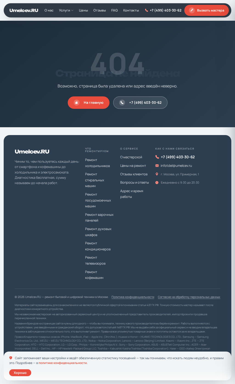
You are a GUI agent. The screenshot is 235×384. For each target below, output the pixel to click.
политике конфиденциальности (63, 363)
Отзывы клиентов (134, 174)
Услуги (64, 10)
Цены (83, 10)
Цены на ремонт (133, 165)
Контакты (131, 10)
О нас (49, 10)
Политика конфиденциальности (133, 297)
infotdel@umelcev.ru (176, 165)
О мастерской (131, 157)
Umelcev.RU (23, 10)
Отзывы (99, 10)
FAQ (114, 10)
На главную (94, 102)
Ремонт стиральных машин (94, 180)
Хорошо (20, 372)
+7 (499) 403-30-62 (166, 10)
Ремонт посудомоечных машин (98, 200)
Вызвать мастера (210, 10)
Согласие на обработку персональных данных (189, 297)
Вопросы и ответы (134, 182)
